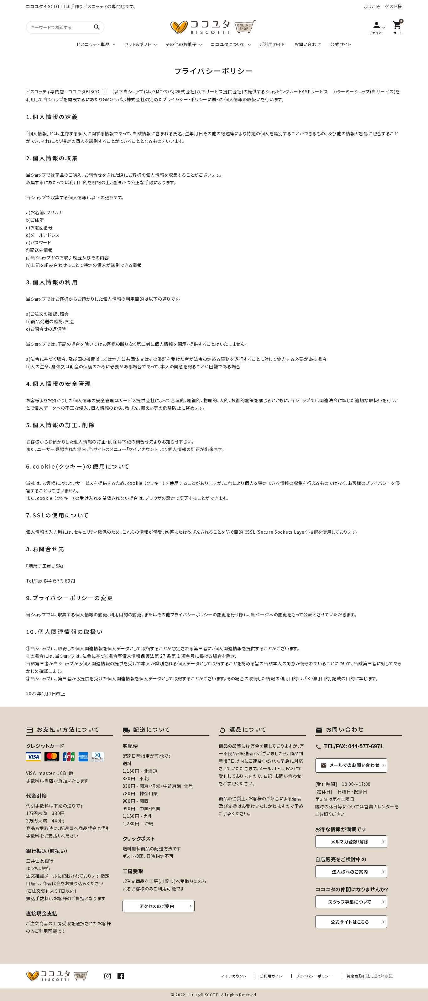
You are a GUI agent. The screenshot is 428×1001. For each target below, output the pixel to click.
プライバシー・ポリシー (185, 99)
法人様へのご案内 (350, 872)
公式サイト (341, 44)
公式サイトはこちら (350, 922)
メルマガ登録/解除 (349, 841)
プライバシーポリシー (314, 975)
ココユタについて (228, 44)
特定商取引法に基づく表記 (370, 975)
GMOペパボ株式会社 (173, 91)
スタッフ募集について (349, 902)
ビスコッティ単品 (93, 44)
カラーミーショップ (351, 91)
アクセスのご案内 (157, 906)
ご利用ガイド (272, 44)
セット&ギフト (137, 44)
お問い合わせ (307, 44)
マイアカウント (233, 975)
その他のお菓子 (181, 44)
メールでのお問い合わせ (350, 764)
